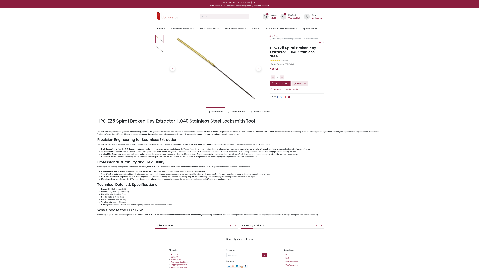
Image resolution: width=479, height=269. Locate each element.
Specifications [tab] (237, 111)
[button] (172, 68)
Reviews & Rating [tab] (261, 111)
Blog (287, 254)
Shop (276, 36)
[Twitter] (281, 97)
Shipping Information (179, 265)
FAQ (287, 258)
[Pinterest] (285, 97)
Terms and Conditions (179, 262)
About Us (174, 254)
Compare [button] (277, 89)
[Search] (246, 16)
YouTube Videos (292, 265)
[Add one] (282, 77)
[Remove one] (273, 77)
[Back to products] (320, 42)
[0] (266, 16)
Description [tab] (217, 111)
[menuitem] (161, 28)
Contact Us (175, 257)
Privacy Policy (176, 260)
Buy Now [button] (301, 83)
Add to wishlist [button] (292, 89)
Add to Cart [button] (281, 83)
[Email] (289, 97)
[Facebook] (277, 97)
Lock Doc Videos (292, 262)
